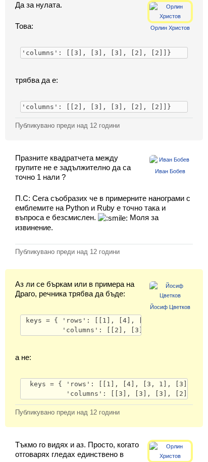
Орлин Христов (170, 28)
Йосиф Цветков (170, 307)
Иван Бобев (170, 171)
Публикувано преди (67, 125)
